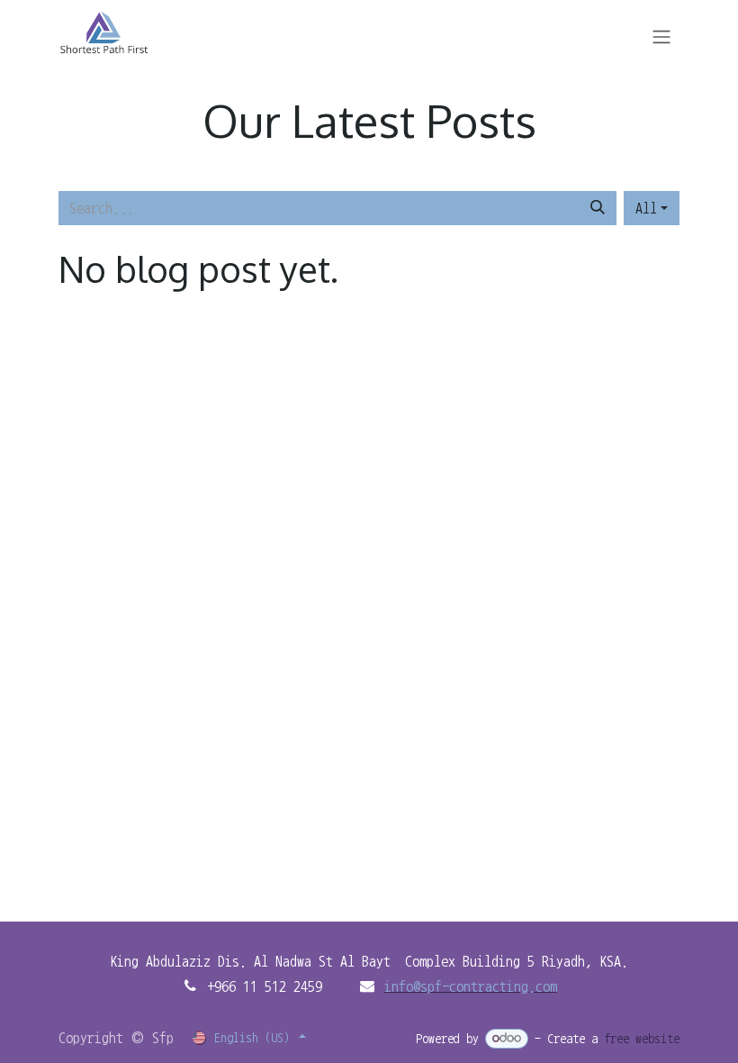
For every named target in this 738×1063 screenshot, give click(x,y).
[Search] (597, 208)
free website (642, 1038)
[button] (652, 208)
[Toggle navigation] (662, 35)
